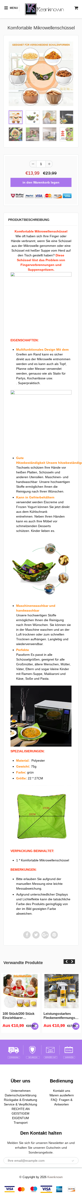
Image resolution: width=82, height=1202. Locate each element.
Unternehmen (21, 1090)
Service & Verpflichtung (20, 1104)
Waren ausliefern (61, 1095)
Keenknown (55, 1177)
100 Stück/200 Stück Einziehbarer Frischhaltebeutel (18, 1016)
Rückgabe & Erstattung (20, 1100)
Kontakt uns (61, 1090)
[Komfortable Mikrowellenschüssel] (41, 74)
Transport (21, 1122)
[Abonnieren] (72, 1160)
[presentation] (66, 961)
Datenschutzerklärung (20, 1095)
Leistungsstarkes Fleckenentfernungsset (61, 1016)
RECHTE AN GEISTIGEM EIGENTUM (21, 1113)
